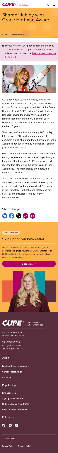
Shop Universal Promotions (15, 409)
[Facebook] (3, 425)
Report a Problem (25, 446)
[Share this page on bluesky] (4, 216)
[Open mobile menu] (54, 4)
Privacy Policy (7, 446)
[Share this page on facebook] (11, 216)
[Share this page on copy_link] (25, 216)
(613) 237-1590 (13, 342)
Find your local (9, 392)
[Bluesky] (10, 425)
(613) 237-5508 (14, 345)
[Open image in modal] (29, 79)
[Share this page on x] (18, 216)
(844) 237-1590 (18, 348)
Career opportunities (12, 371)
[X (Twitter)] (16, 425)
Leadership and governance (15, 366)
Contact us (7, 377)
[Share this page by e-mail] (32, 216)
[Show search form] (48, 5)
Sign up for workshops (13, 398)
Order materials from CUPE (15, 404)
